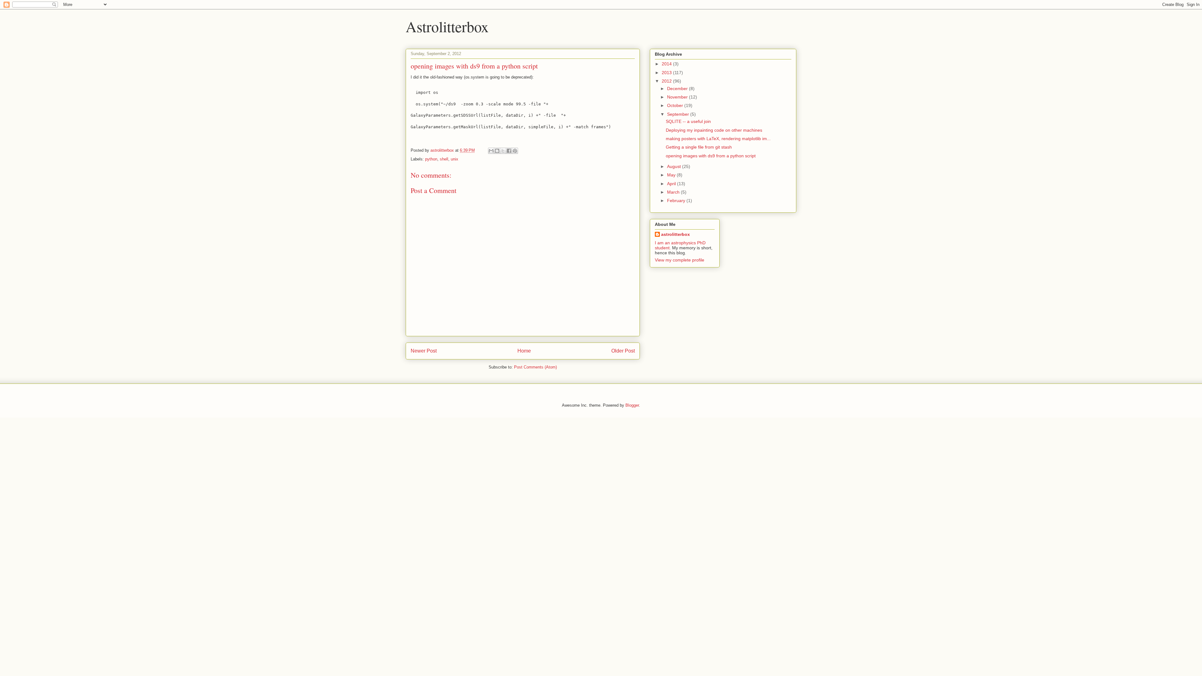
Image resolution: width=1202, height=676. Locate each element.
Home (524, 350)
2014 (667, 63)
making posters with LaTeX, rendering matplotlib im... (718, 138)
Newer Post (424, 350)
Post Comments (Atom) (535, 367)
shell (444, 159)
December (678, 88)
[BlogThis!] (497, 151)
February (676, 200)
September (678, 114)
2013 (667, 72)
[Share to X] (503, 151)
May (672, 174)
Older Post (623, 350)
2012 (667, 81)
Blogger (632, 405)
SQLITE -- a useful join (688, 121)
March (674, 192)
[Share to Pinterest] (515, 151)
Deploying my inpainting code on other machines (714, 130)
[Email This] (491, 151)
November (678, 96)
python (431, 159)
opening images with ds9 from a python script (711, 155)
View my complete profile (679, 259)
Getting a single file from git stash (699, 147)
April (672, 183)
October (675, 105)
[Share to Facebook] (509, 151)
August (674, 166)
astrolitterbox (675, 234)
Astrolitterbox (447, 26)
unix (454, 159)
